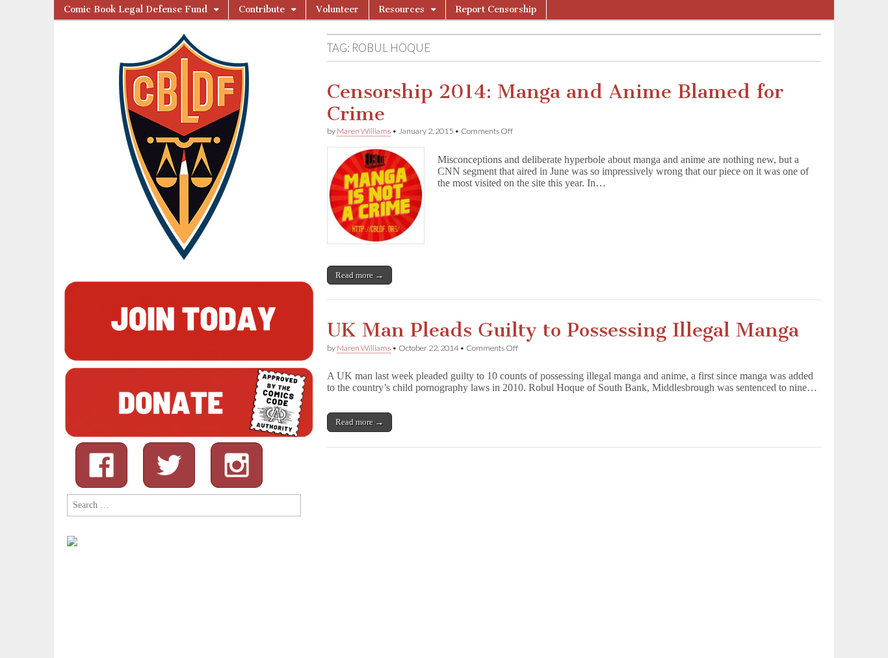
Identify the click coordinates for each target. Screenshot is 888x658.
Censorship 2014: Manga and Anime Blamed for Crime (555, 102)
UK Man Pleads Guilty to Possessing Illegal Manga (563, 330)
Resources (401, 9)
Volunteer (337, 9)
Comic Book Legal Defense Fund (135, 9)
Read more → (359, 275)
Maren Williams (364, 131)
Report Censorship (496, 9)
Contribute (262, 9)
